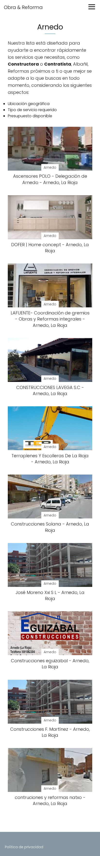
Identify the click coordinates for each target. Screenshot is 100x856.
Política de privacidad (24, 847)
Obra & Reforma (23, 7)
